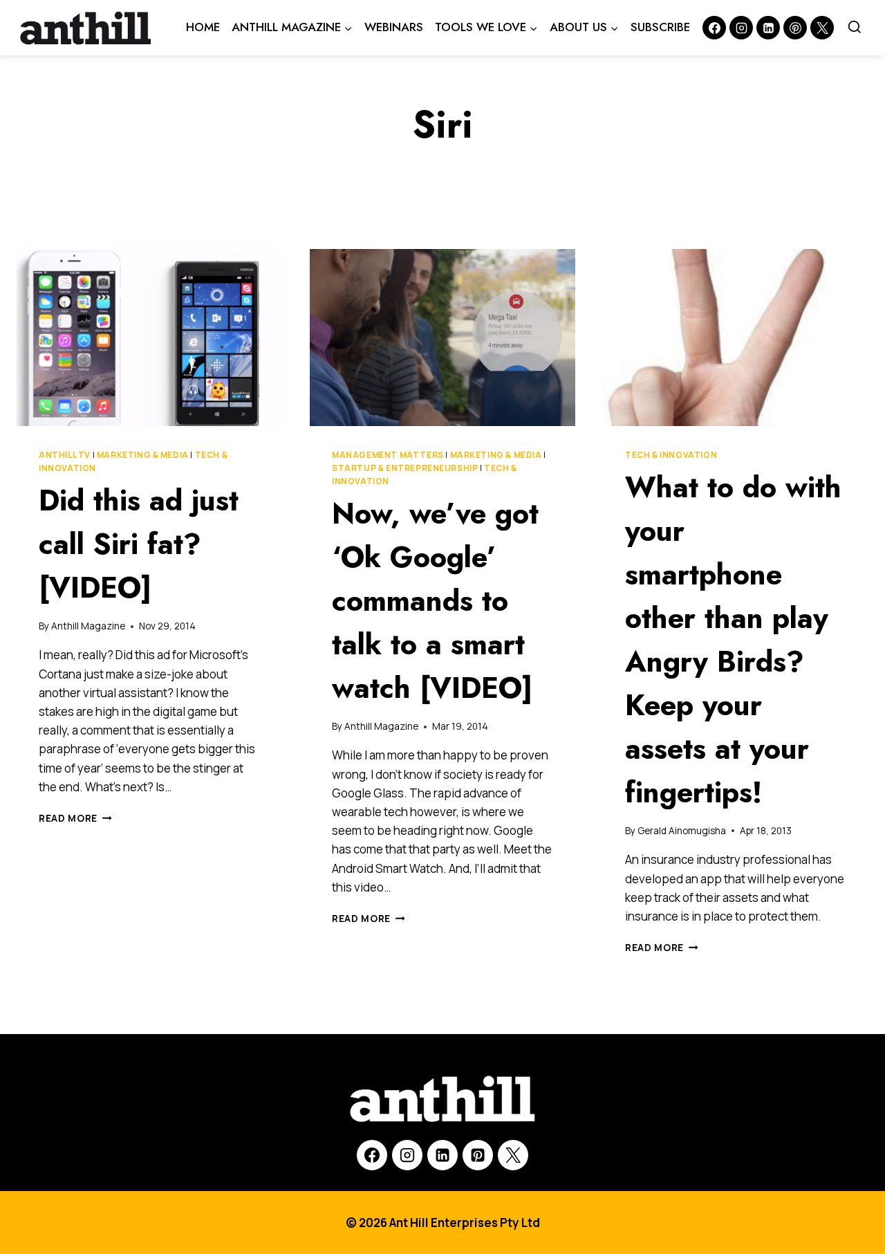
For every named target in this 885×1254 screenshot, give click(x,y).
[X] (513, 1155)
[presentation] (149, 337)
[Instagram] (741, 27)
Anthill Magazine (88, 626)
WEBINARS (393, 27)
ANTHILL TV (65, 455)
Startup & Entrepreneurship (405, 468)
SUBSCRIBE (660, 27)
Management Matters (388, 455)
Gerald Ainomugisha (681, 830)
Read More (75, 818)
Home (203, 27)
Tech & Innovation (671, 455)
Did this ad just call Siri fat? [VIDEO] (139, 544)
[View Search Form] (854, 28)
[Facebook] (714, 27)
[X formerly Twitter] (822, 27)
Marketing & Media (143, 455)
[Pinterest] (795, 27)
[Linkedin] (768, 27)
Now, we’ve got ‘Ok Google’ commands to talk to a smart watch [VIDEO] (435, 600)
